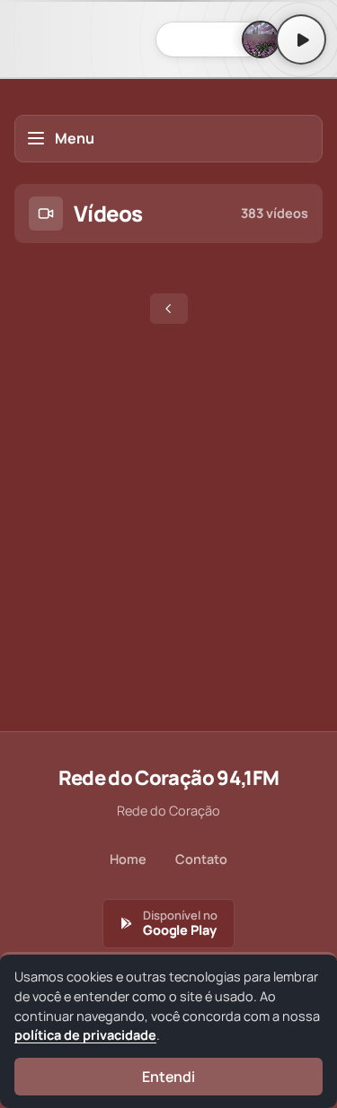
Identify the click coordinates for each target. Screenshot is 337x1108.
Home (128, 859)
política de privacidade (85, 1034)
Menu (74, 138)
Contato (201, 859)
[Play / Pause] (301, 39)
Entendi (168, 1076)
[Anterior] (169, 308)
